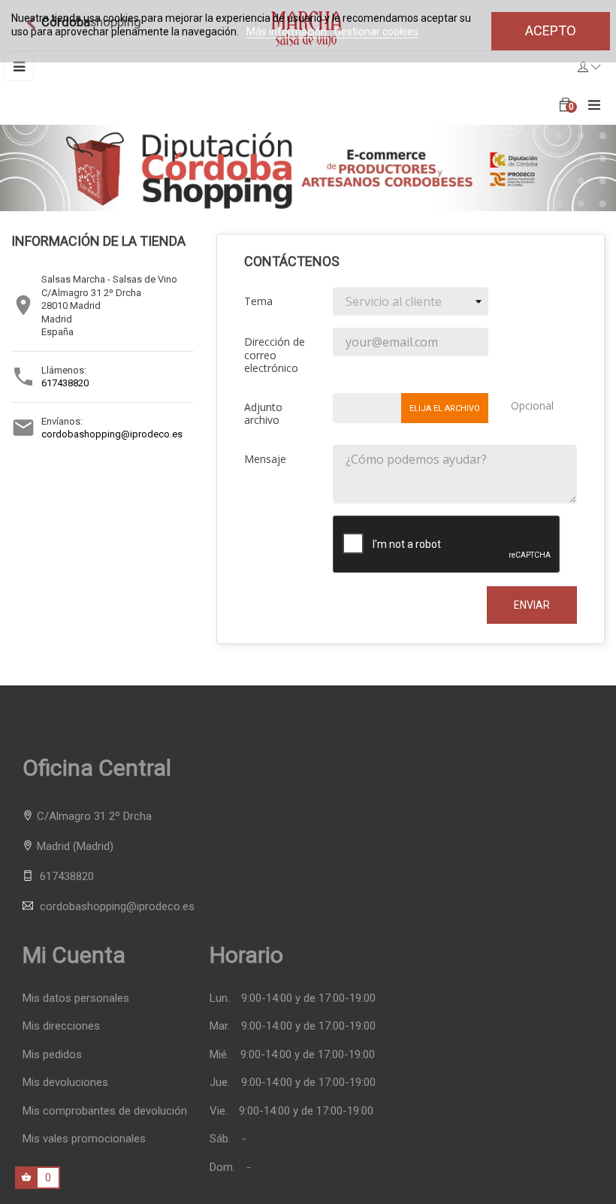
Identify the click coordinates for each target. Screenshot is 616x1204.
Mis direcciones (61, 1026)
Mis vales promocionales (84, 1139)
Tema (258, 301)
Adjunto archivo (263, 413)
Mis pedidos (52, 1054)
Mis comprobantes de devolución (105, 1111)
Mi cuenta (74, 955)
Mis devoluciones (65, 1082)
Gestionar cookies (376, 32)
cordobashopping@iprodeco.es (112, 434)
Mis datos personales (76, 998)
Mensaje (265, 459)
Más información (287, 32)
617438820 (65, 383)
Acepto (550, 30)
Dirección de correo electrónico (274, 354)
